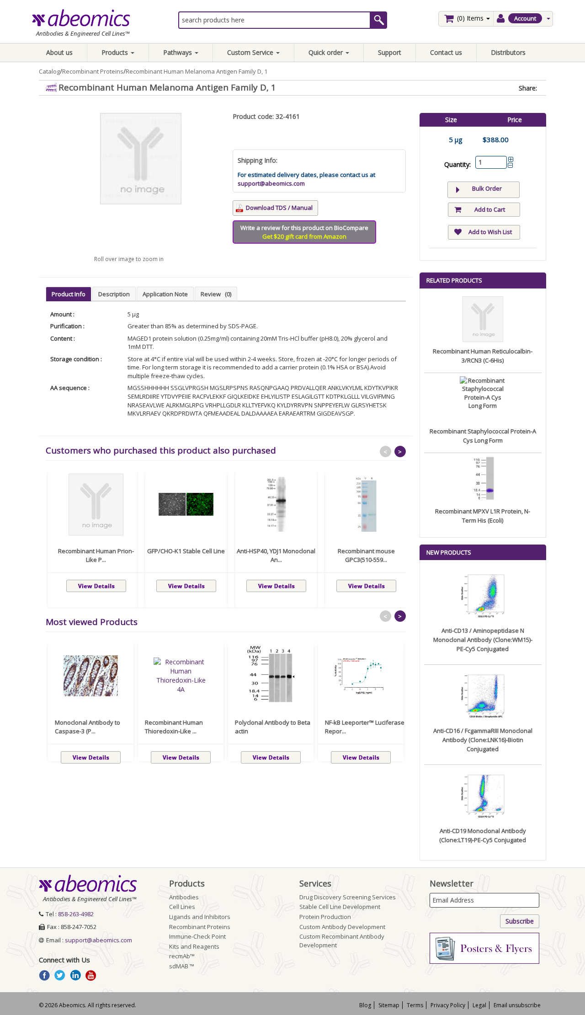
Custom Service (251, 52)
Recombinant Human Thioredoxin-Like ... (174, 727)
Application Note (165, 294)
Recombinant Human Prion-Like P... (96, 555)
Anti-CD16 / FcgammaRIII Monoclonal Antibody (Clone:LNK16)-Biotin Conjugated (482, 740)
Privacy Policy (448, 1005)
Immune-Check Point (197, 936)
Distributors (508, 52)
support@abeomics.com (271, 183)
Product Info (68, 294)
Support (389, 52)
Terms (415, 1005)
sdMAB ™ (181, 966)
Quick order (326, 52)
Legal (479, 1005)
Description (114, 294)
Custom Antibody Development (342, 927)
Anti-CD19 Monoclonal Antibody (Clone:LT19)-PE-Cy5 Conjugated (482, 835)
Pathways (178, 52)
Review (216, 294)
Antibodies (184, 897)
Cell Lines (182, 907)
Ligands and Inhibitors (199, 917)
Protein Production (325, 917)
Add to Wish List (490, 232)
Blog (365, 1005)
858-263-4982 (76, 914)
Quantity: (457, 164)
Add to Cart (489, 209)
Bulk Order (487, 188)
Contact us (446, 52)
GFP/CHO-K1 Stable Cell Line (186, 551)
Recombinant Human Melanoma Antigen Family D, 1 (196, 71)
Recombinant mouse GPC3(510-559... (366, 555)
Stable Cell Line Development (339, 907)
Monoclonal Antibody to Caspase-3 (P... (87, 727)
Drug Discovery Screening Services (347, 897)
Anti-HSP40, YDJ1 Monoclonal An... (276, 555)
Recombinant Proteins (92, 71)
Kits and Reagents (194, 946)
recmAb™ (182, 956)
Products (115, 52)
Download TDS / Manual (279, 207)
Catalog (49, 71)
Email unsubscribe (517, 1005)
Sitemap (388, 1005)
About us (59, 52)
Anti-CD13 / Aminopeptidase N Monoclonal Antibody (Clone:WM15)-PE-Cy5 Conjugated (482, 639)
